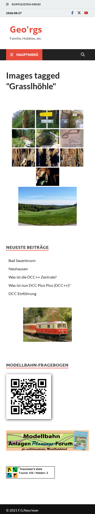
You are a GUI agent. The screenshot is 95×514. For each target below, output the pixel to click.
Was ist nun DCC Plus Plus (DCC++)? (39, 285)
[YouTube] (86, 13)
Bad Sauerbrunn (22, 260)
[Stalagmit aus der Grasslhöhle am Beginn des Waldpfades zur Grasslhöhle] (23, 119)
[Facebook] (72, 13)
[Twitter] (79, 13)
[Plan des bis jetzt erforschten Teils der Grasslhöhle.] (71, 138)
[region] (47, 327)
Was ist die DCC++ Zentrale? (33, 277)
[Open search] (82, 54)
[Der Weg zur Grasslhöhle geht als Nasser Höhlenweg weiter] (47, 119)
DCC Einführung (22, 293)
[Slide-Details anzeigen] (47, 324)
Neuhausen (18, 268)
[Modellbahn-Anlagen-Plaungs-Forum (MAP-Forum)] (47, 440)
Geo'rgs (26, 29)
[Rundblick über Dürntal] (47, 206)
